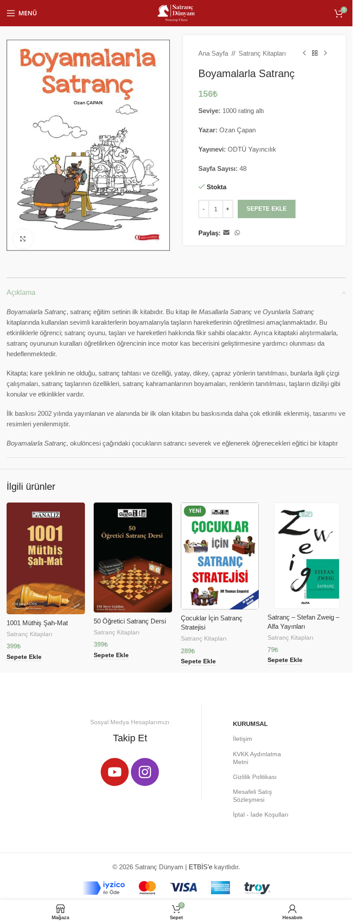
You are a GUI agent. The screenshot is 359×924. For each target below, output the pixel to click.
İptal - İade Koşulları (261, 814)
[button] (24, 657)
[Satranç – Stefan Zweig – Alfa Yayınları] (306, 556)
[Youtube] (115, 772)
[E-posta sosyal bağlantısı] (226, 233)
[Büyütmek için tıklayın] (23, 239)
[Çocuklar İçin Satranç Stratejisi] (220, 556)
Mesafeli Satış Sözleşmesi (252, 795)
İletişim (242, 738)
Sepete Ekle (266, 208)
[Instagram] (145, 772)
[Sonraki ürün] (325, 53)
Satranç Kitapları (262, 53)
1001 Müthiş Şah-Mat (37, 623)
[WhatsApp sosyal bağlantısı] (237, 233)
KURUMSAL (250, 723)
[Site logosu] (176, 12)
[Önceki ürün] (304, 53)
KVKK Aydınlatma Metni (257, 758)
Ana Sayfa (213, 53)
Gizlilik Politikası (255, 776)
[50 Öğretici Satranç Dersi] (133, 557)
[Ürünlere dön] (315, 53)
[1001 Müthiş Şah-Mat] (46, 558)
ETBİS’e (200, 867)
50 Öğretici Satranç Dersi (130, 621)
